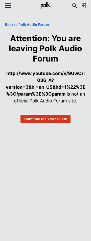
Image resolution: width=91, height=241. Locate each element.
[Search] (74, 5)
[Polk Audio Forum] (45, 5)
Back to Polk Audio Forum (27, 24)
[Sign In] (83, 5)
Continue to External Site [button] (45, 119)
